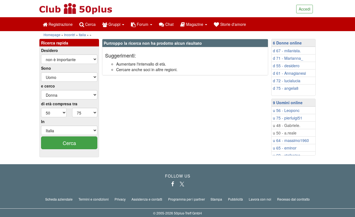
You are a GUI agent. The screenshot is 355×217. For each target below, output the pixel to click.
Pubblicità (235, 199)
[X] (182, 184)
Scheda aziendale (59, 199)
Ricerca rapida (54, 43)
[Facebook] (172, 184)
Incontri (69, 34)
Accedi (304, 9)
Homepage (52, 34)
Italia (82, 34)
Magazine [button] (194, 24)
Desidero (49, 50)
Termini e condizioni (93, 199)
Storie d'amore (232, 24)
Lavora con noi (260, 199)
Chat (169, 24)
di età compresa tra (59, 103)
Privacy (120, 199)
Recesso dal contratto (293, 199)
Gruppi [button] (114, 24)
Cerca (90, 24)
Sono (46, 68)
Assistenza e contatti (146, 199)
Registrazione (60, 24)
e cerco (48, 86)
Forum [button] (142, 24)
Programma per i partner (186, 199)
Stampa (216, 199)
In (43, 121)
